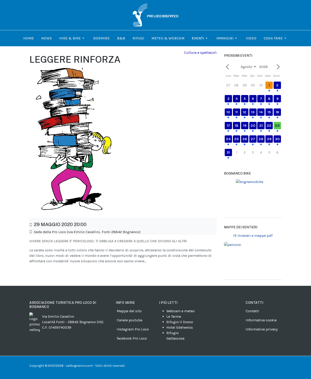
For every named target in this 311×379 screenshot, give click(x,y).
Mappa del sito (129, 311)
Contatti (252, 311)
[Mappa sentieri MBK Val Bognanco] (253, 196)
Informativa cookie (261, 320)
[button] (72, 38)
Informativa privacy (262, 329)
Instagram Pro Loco (133, 329)
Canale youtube (129, 320)
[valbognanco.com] (155, 15)
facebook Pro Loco (132, 338)
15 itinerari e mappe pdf (253, 235)
